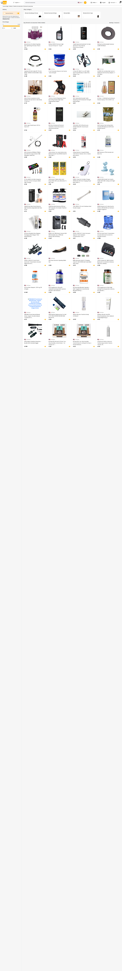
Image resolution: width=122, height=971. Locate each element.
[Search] (85, 2)
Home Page (5, 6)
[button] (94, 2)
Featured (116, 22)
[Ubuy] (4, 2)
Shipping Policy (6, 18)
